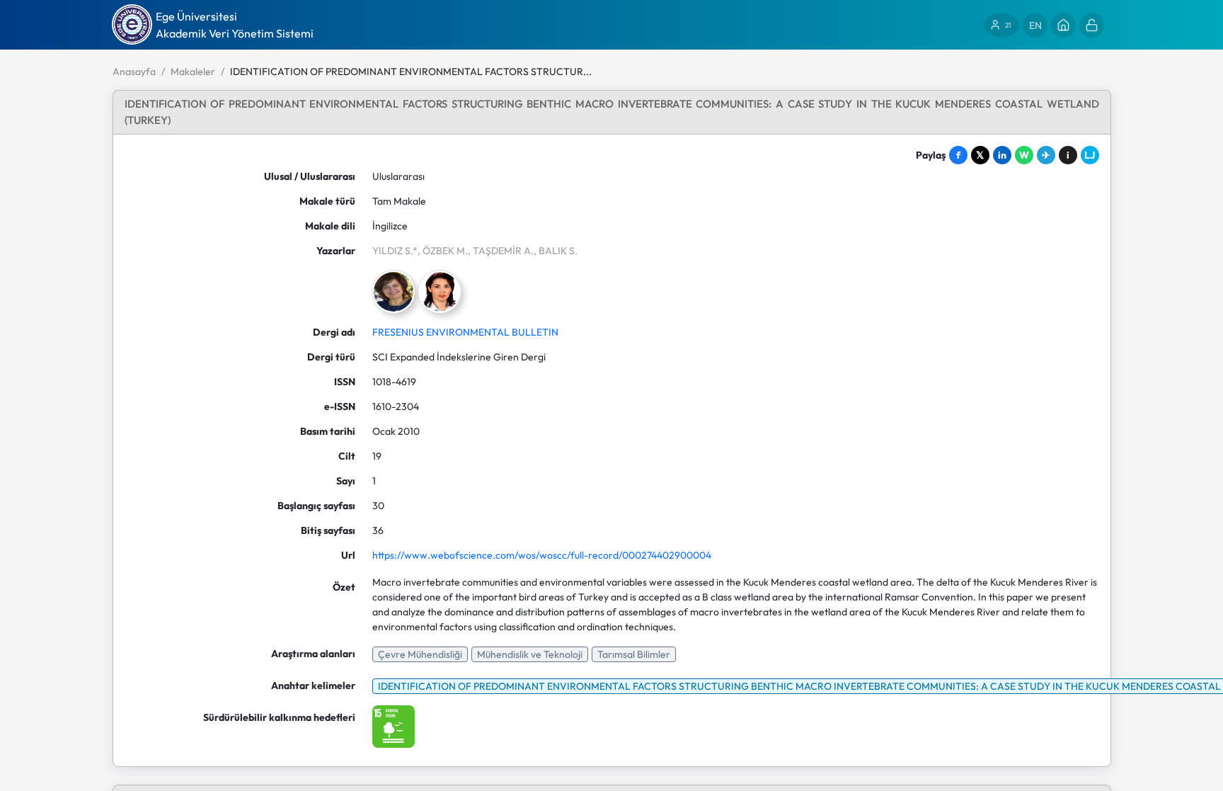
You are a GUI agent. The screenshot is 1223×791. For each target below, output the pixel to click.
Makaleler (193, 71)
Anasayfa (134, 71)
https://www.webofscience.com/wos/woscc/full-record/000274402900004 (541, 555)
